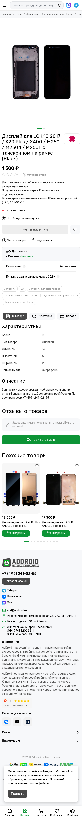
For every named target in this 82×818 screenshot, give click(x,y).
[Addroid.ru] (20, 562)
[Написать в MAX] (68, 5)
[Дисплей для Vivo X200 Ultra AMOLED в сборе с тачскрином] (21, 488)
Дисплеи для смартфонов (19, 302)
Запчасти (32, 14)
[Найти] (59, 5)
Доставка (45, 316)
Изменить (26, 256)
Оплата (71, 316)
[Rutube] (27, 721)
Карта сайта (52, 757)
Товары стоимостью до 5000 (21, 295)
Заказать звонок (16, 581)
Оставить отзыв (41, 439)
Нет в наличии (35, 229)
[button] (39, 128)
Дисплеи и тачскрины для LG (61, 295)
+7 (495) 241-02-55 (19, 573)
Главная (6, 14)
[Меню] (5, 5)
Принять (17, 794)
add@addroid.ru (17, 610)
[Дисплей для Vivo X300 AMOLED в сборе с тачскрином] (61, 488)
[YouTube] (17, 721)
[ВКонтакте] (6, 721)
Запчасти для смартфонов (57, 14)
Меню (19, 14)
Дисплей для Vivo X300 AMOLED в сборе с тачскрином (57, 524)
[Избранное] (75, 229)
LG (22, 288)
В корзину (18, 533)
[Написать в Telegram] (76, 5)
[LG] (72, 139)
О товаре (18, 316)
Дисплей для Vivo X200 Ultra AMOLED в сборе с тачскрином (21, 524)
